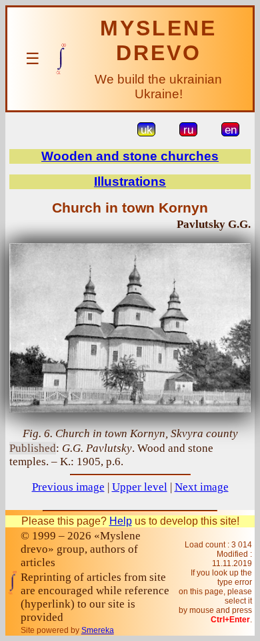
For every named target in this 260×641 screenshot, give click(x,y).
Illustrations (130, 181)
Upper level (139, 487)
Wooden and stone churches (130, 156)
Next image (202, 487)
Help (120, 521)
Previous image (68, 487)
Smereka (97, 630)
